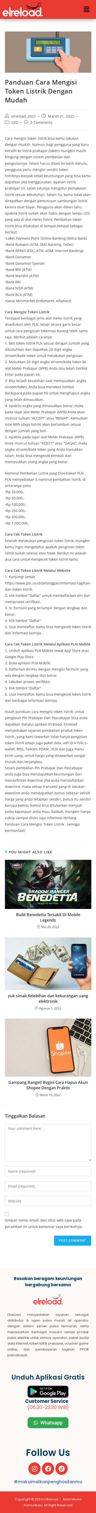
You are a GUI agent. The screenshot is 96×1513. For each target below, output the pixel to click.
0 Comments (41, 122)
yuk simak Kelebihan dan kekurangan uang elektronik (48, 998)
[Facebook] (48, 1468)
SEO (14, 122)
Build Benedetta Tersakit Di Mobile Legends (48, 917)
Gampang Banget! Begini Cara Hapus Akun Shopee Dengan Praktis (48, 1085)
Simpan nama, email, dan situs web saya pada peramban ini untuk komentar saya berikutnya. (44, 1223)
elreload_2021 (23, 116)
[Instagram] (34, 1468)
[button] (86, 9)
